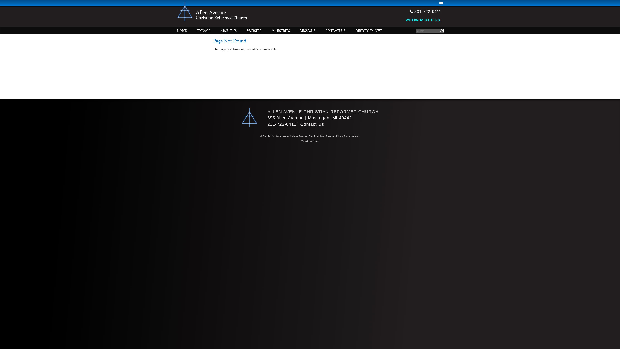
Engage (204, 30)
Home (182, 30)
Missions (307, 30)
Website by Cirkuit (310, 141)
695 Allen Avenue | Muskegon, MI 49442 (309, 117)
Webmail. (355, 136)
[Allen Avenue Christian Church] (185, 12)
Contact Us (335, 30)
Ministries (281, 30)
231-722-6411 (281, 124)
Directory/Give (369, 30)
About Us (229, 30)
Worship (254, 30)
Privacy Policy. (343, 136)
